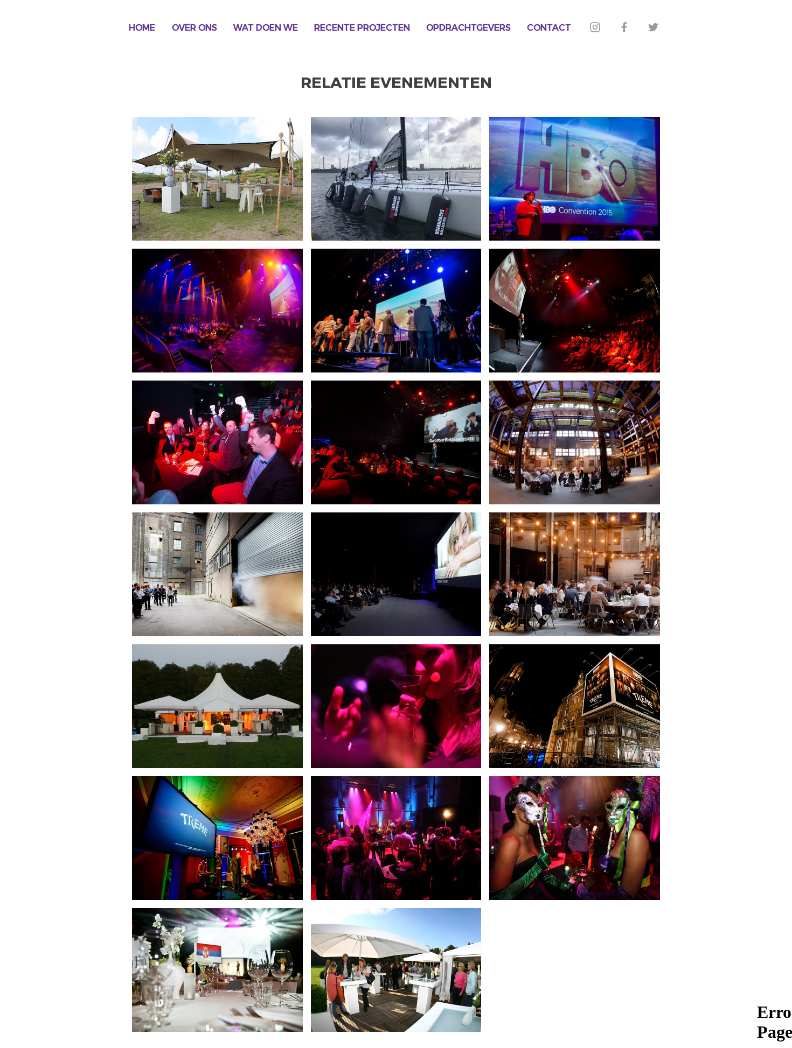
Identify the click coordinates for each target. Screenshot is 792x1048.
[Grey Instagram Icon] (595, 27)
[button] (217, 179)
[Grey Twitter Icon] (653, 27)
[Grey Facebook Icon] (624, 27)
